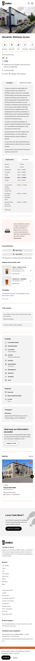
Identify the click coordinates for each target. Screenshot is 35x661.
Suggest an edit (11, 443)
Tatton (12, 295)
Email (6, 74)
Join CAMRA (5, 565)
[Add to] (30, 462)
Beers (3, 584)
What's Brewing (6, 614)
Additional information (25, 82)
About (3, 568)
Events (4, 578)
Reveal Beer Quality (9, 54)
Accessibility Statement (8, 598)
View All (31, 456)
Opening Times (10, 159)
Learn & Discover (6, 590)
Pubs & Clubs (5, 573)
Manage (15, 657)
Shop (3, 593)
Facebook (22, 74)
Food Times (25, 159)
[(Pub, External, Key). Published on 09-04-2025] (17, 478)
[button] (32, 476)
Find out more (17, 238)
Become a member (8, 318)
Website (13, 74)
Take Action (5, 576)
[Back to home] (7, 3)
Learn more (16, 653)
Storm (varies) (6, 295)
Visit (3, 571)
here (14, 625)
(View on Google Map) (10, 67)
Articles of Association (8, 600)
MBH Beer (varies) (24, 293)
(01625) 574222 (9, 70)
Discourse (4, 611)
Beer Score (19, 250)
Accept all (6, 657)
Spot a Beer (19, 254)
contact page (27, 553)
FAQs (20, 553)
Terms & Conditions (7, 608)
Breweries (4, 581)
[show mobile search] (29, 3)
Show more (8, 209)
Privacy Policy (5, 595)
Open (6, 61)
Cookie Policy (5, 603)
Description (10, 82)
